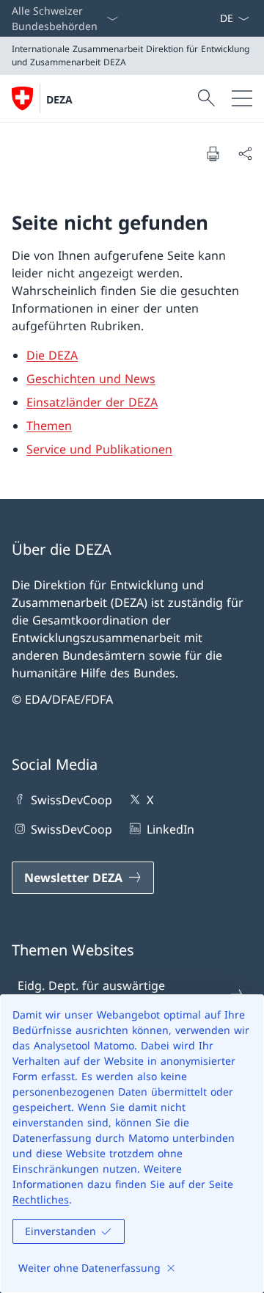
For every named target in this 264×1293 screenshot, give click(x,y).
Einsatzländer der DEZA (92, 402)
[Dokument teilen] (245, 153)
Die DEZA (52, 355)
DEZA (59, 99)
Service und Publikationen (99, 449)
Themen (49, 426)
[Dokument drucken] (213, 153)
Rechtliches (40, 1199)
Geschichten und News (90, 379)
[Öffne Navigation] (242, 98)
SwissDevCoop (71, 800)
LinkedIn (170, 829)
